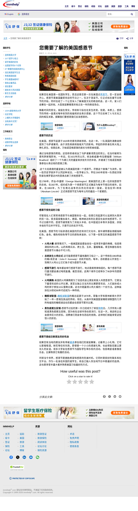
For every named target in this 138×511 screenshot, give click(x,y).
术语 (72, 434)
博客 (133, 6)
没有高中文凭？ (11, 121)
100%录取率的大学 (13, 111)
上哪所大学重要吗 (12, 118)
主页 (66, 6)
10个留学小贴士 (11, 58)
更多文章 (8, 97)
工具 (126, 6)
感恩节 (103, 94)
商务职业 (8, 139)
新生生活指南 (10, 93)
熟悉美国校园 (10, 76)
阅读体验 (42, 442)
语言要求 (8, 86)
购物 (100, 308)
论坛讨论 (42, 446)
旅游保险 (42, 438)
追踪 (106, 6)
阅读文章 (102, 128)
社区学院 (8, 114)
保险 (86, 6)
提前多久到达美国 (12, 90)
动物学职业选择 (11, 142)
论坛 (100, 6)
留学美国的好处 (11, 62)
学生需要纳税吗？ (12, 79)
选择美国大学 (10, 55)
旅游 (120, 6)
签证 (80, 6)
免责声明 (74, 438)
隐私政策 (74, 442)
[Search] (132, 14)
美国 (113, 6)
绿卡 (73, 6)
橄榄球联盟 (63, 296)
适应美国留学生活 (12, 72)
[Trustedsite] (16, 470)
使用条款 (74, 446)
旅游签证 (42, 434)
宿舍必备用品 (10, 83)
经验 (93, 6)
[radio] (69, 382)
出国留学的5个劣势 (13, 65)
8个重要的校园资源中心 (15, 69)
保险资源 (42, 450)
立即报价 (60, 128)
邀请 (72, 342)
